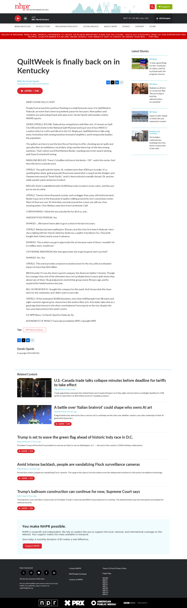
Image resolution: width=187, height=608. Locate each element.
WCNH (105, 578)
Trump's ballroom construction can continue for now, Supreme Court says (78, 491)
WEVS (105, 594)
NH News (153, 59)
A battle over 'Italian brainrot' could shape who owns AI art (103, 407)
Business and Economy (154, 132)
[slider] (29, 18)
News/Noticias (23, 26)
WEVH (105, 584)
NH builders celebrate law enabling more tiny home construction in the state (157, 142)
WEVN (105, 588)
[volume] (25, 18)
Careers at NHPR (76, 580)
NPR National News (34, 330)
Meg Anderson (23, 469)
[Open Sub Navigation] (33, 26)
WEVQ (105, 592)
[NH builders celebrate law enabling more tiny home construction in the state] (140, 135)
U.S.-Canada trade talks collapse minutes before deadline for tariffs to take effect (110, 382)
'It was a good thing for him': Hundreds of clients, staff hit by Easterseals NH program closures (157, 68)
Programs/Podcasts (66, 26)
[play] (18, 18)
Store (153, 26)
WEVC (105, 580)
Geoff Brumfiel (60, 411)
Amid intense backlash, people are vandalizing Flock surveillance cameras (78, 464)
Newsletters (43, 26)
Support (165, 6)
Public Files (107, 573)
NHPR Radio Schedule (78, 574)
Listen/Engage (91, 26)
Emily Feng (21, 496)
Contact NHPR (75, 568)
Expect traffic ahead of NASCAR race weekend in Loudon (158, 118)
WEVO (105, 590)
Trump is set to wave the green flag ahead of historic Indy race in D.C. (75, 437)
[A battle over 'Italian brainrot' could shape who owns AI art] (34, 414)
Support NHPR (32, 545)
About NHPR (110, 26)
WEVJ (105, 586)
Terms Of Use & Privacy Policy (115, 568)
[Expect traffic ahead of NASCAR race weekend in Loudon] (140, 116)
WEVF (105, 582)
